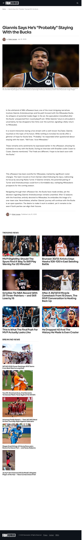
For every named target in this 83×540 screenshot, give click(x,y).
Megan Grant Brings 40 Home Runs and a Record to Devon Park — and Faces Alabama (19, 447)
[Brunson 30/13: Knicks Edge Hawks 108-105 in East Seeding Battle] (60, 245)
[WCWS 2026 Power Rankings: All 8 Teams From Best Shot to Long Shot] (18, 354)
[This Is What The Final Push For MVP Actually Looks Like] (21, 316)
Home (4, 9)
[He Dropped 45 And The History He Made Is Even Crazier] (60, 316)
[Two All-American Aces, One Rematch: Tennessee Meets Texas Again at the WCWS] (18, 380)
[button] (3, 3)
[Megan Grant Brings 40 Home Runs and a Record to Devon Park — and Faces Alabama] (17, 434)
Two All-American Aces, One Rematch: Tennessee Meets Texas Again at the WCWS (18, 394)
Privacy (45, 535)
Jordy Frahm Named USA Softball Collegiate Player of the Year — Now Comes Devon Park (19, 473)
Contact (51, 535)
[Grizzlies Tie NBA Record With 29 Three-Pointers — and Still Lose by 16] (21, 280)
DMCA (57, 535)
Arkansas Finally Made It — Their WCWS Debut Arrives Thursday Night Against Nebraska (19, 420)
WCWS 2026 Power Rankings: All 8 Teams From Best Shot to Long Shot (18, 367)
